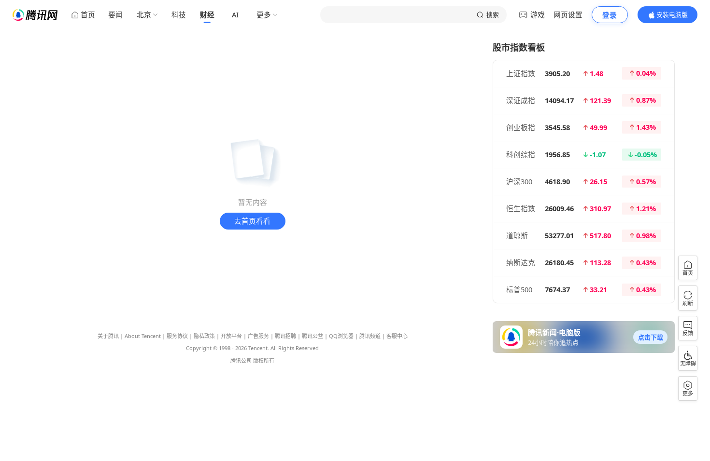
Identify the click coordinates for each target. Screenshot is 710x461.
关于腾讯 (108, 335)
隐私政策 (204, 335)
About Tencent (143, 335)
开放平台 (231, 335)
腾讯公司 (241, 360)
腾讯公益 (312, 335)
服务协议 (177, 335)
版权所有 (263, 360)
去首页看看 (252, 221)
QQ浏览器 (341, 335)
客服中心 (397, 335)
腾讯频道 (370, 335)
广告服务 (258, 335)
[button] (650, 337)
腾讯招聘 (285, 335)
